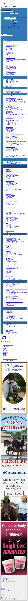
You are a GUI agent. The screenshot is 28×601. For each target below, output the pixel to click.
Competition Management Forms (12, 249)
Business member (16, 20)
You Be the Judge (10, 121)
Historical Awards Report (12, 210)
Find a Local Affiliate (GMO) (12, 81)
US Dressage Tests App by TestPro (13, 162)
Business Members (9, 55)
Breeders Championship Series (12, 240)
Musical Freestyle (9, 244)
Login (14, 13)
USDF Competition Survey (11, 278)
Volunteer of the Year (10, 200)
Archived (9, 208)
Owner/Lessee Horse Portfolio (12, 183)
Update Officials (9, 311)
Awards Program (9, 186)
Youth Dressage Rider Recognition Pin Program (15, 213)
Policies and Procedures (10, 66)
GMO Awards (9, 197)
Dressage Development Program (12, 135)
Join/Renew (3, 592)
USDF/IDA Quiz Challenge (11, 108)
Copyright (7, 581)
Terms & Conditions (12, 581)
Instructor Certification (10, 138)
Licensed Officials (9, 295)
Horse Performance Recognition (12, 226)
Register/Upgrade (9, 178)
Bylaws (7, 65)
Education (5, 356)
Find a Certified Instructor (11, 82)
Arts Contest (8, 224)
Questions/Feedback (5, 590)
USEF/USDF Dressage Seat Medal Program (15, 241)
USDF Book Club (10, 122)
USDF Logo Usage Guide (11, 332)
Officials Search (9, 248)
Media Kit (8, 329)
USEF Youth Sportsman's (11, 219)
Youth (4, 353)
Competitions (8, 89)
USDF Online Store (10, 161)
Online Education (9, 127)
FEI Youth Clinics (9, 112)
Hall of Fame (8, 47)
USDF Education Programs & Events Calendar (15, 144)
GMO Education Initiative (11, 130)
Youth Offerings (9, 51)
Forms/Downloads (4, 589)
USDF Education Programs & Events (13, 92)
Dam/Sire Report (9, 185)
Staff (7, 54)
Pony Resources (9, 154)
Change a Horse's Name (11, 182)
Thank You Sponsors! (13, 27)
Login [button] (15, 21)
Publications (8, 324)
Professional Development (11, 137)
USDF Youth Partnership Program (13, 116)
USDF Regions (9, 48)
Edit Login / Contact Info (11, 176)
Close (2, 7)
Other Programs (9, 106)
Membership (5, 352)
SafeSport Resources (10, 74)
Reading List (8, 140)
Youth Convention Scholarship (12, 218)
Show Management (10, 247)
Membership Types (10, 46)
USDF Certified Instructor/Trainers (10, 359)
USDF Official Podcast (10, 147)
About (2, 585)
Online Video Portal (10, 105)
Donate (2, 594)
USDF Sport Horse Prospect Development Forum (16, 101)
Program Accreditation (10, 129)
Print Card (8, 170)
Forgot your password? (21, 18)
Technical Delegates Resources (12, 296)
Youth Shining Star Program (11, 215)
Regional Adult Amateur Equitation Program (15, 242)
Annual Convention (10, 69)
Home (4, 336)
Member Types (9, 169)
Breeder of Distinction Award (12, 227)
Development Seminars (10, 136)
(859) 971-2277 (5, 578)
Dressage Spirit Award (10, 220)
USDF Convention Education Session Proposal (15, 155)
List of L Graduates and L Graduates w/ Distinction (16, 99)
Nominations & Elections (11, 72)
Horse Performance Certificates (12, 267)
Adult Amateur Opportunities (12, 149)
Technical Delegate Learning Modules (13, 132)
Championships (9, 235)
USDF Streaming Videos (11, 163)
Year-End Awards (9, 204)
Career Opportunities (10, 73)
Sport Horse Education (10, 100)
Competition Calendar (10, 272)
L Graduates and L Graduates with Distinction (15, 59)
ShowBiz (8, 251)
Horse (7, 177)
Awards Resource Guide (11, 188)
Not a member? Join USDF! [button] (15, 25)
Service (7, 192)
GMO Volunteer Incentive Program (13, 198)
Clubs (4, 349)
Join (6, 83)
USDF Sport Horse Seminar (11, 104)
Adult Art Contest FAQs (8, 345)
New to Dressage (9, 79)
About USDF (8, 41)
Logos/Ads (8, 331)
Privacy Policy (3, 581)
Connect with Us (5, 27)
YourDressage (9, 327)
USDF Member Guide (10, 326)
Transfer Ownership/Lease (11, 179)
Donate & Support (22, 27)
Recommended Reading (11, 98)
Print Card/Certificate (10, 181)
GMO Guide (8, 310)
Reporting (5, 355)
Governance (8, 62)
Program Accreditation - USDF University (14, 318)
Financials (8, 71)
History (7, 43)
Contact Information (10, 52)
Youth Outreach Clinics (10, 113)
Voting (4, 354)
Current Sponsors (9, 56)
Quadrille (8, 246)
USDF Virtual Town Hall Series (12, 124)
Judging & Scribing (10, 80)
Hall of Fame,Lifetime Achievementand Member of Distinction (11, 195)
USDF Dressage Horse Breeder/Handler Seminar (16, 102)
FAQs (7, 75)
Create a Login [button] (15, 23)
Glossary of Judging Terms (11, 148)
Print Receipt (8, 171)
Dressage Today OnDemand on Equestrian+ (15, 134)
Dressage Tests (9, 271)
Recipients (8, 229)
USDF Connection (9, 325)
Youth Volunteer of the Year (11, 201)
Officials (7, 61)
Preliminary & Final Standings (12, 206)
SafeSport (3, 588)
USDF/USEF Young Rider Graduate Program (15, 109)
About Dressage (9, 42)
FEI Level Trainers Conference (12, 107)
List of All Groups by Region (12, 315)
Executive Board (9, 53)
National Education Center (11, 45)
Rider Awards (8, 225)
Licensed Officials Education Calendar (14, 152)
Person (7, 168)
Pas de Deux (8, 245)
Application (9, 228)
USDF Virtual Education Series (12, 123)
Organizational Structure (11, 68)
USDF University (9, 118)
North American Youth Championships (14, 239)
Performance (8, 203)
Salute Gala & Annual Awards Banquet (14, 189)
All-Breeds (8, 205)
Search (9, 207)
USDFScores (8, 273)
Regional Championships (11, 238)
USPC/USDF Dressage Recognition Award (15, 214)
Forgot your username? (21, 17)
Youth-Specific (9, 111)
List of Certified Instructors (11, 300)
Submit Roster (9, 312)
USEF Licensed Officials (8, 360)
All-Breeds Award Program (8, 343)
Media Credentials (9, 330)
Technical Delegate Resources (12, 150)
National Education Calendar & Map (13, 91)
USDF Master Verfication (11, 174)
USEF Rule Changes (10, 275)
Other (7, 223)
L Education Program (10, 95)
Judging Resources (9, 151)
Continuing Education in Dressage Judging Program (16, 96)
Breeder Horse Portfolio (11, 184)
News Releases (9, 333)
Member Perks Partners (10, 58)
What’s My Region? (10, 172)
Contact (2, 595)
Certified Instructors (10, 60)
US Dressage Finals (10, 236)
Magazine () (12, 49)
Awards (4, 348)
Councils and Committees (11, 67)
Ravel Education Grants (11, 217)
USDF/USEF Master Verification (12, 175)
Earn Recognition (9, 128)
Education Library (9, 125)
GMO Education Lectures (11, 131)
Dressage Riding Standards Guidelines (14, 143)
